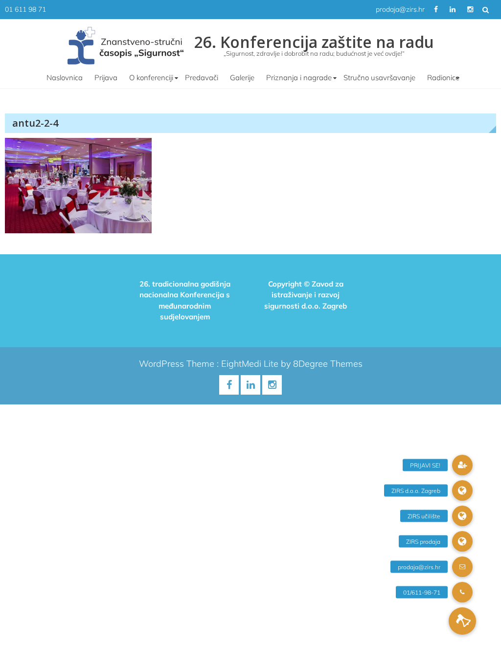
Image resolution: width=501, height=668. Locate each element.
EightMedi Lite (251, 363)
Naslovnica (64, 77)
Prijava (105, 77)
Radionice (443, 77)
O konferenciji (151, 77)
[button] (462, 621)
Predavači (201, 77)
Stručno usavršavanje (379, 77)
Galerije (242, 77)
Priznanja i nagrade (299, 77)
